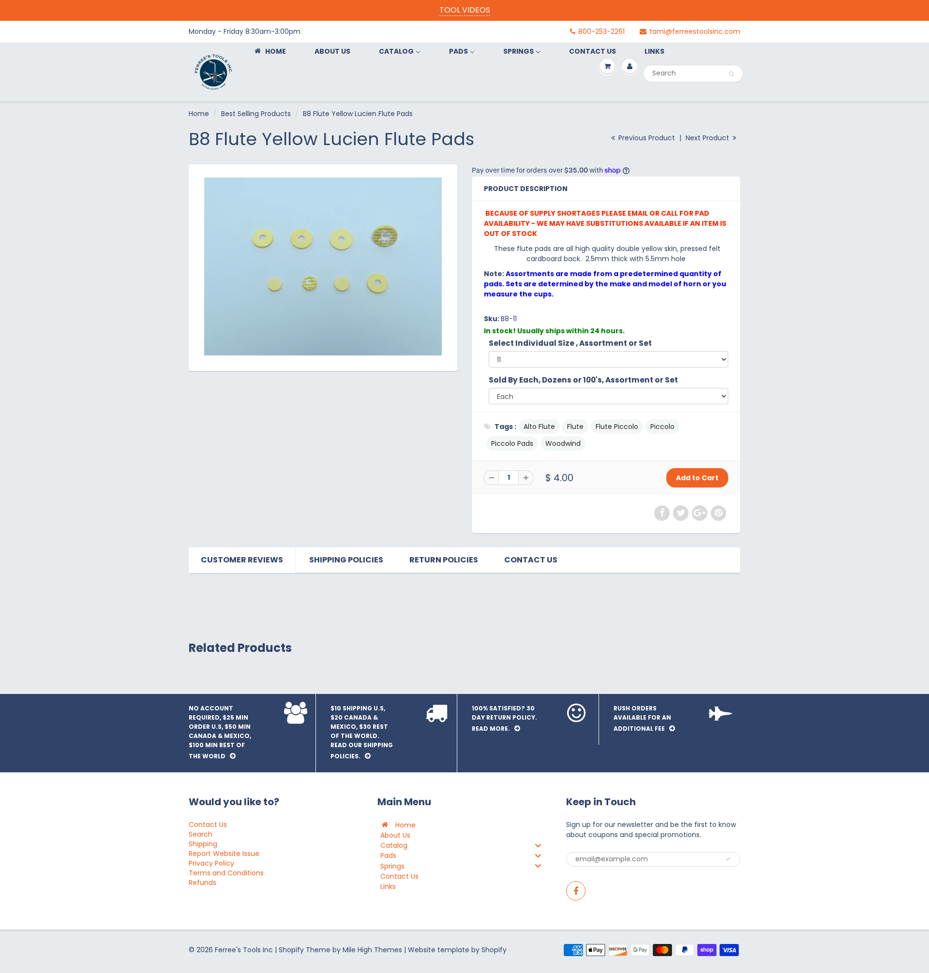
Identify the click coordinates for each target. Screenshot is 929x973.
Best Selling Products (256, 113)
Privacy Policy (211, 863)
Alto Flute (539, 426)
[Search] (731, 74)
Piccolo (662, 426)
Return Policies (443, 559)
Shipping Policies (346, 559)
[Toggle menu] (538, 845)
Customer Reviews (242, 559)
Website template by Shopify (457, 950)
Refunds (202, 882)
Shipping (203, 844)
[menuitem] (269, 51)
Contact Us (530, 559)
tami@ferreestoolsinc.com (694, 31)
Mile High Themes (372, 950)
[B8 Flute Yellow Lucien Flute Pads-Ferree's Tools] (323, 266)
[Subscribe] (728, 859)
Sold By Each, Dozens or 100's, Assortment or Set (583, 380)
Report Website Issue (224, 853)
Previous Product (645, 138)
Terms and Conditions (226, 873)
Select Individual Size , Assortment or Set (570, 343)
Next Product (708, 138)
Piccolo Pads (512, 443)
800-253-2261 (601, 31)
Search (200, 834)
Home (199, 113)
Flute (575, 426)
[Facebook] (575, 890)
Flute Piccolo (617, 426)
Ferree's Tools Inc (244, 950)
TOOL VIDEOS (464, 9)
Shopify (291, 950)
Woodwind (563, 443)
